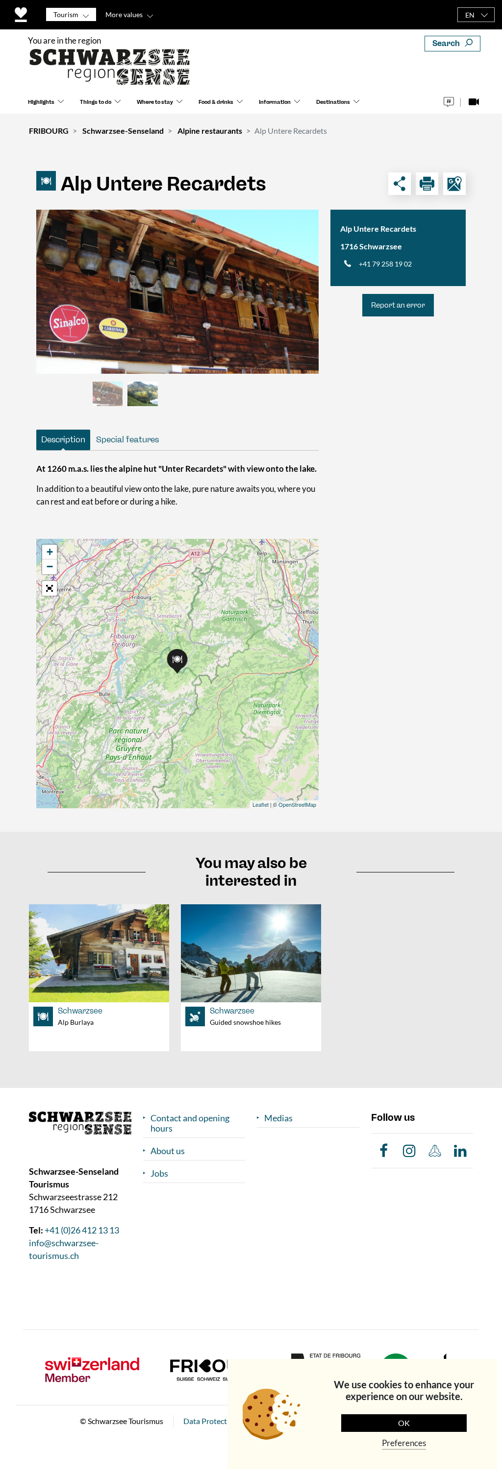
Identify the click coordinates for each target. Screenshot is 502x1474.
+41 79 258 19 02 (385, 264)
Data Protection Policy (221, 1421)
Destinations (333, 102)
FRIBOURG (49, 130)
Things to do (95, 102)
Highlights (41, 102)
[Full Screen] (49, 588)
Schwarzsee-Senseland (123, 130)
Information (275, 102)
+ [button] (50, 552)
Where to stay (155, 102)
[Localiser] (454, 183)
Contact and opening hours (190, 1123)
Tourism (65, 14)
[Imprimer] (427, 183)
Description (63, 439)
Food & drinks (216, 102)
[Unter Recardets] (177, 292)
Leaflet (260, 804)
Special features (127, 439)
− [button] (50, 566)
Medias (278, 1118)
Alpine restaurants (209, 130)
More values (124, 14)
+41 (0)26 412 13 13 (82, 1230)
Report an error (398, 305)
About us (168, 1151)
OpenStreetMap (297, 804)
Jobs (159, 1173)
